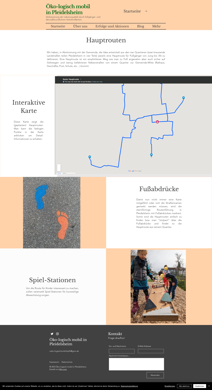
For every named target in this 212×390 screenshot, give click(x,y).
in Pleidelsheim (64, 12)
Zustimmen (199, 386)
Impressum (54, 362)
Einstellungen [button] (170, 386)
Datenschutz (67, 362)
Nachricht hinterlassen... (119, 356)
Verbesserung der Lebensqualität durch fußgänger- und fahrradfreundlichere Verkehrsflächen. (73, 18)
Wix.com (63, 369)
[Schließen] (209, 386)
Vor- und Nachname (117, 346)
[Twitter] (52, 334)
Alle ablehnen (184, 386)
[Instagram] (57, 334)
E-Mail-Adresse (144, 346)
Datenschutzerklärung (129, 386)
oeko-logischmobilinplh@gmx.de (64, 351)
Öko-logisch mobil (68, 6)
